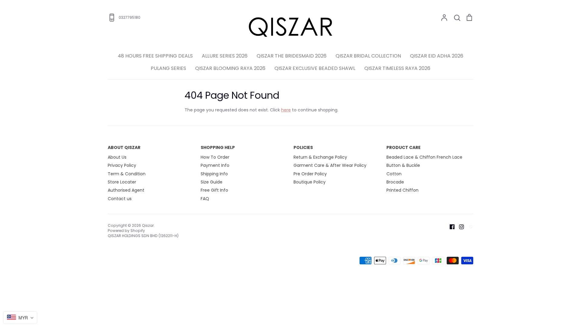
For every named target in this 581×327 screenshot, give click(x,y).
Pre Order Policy (310, 174)
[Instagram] (459, 226)
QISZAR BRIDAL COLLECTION (368, 55)
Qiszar (148, 225)
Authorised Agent (126, 190)
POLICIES (303, 147)
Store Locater (122, 182)
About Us (117, 157)
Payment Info (215, 165)
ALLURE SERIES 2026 (225, 55)
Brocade (395, 182)
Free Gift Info (214, 190)
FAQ (205, 199)
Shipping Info (214, 174)
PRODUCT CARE (403, 147)
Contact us (120, 199)
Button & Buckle (403, 165)
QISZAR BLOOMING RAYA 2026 (230, 68)
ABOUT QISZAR (124, 147)
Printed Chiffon (402, 190)
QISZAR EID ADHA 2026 (436, 55)
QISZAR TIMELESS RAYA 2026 (397, 68)
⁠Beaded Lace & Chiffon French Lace (424, 157)
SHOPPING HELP (218, 147)
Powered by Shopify (126, 230)
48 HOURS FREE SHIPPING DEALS (155, 55)
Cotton (394, 174)
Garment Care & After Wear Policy (330, 165)
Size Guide (211, 182)
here (286, 110)
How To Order (215, 157)
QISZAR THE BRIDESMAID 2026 (292, 55)
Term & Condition (127, 174)
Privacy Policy (122, 165)
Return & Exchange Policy (320, 157)
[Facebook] (450, 226)
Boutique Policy (310, 182)
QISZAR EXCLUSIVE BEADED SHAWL (314, 68)
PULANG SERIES (168, 68)
